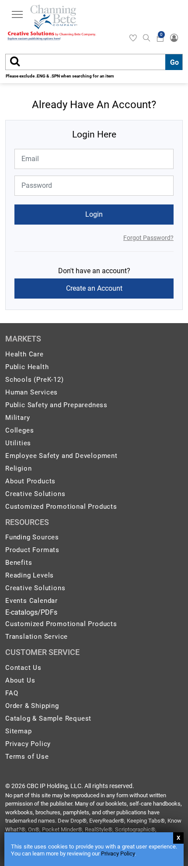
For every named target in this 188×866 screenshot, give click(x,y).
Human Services (31, 392)
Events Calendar (31, 601)
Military (17, 418)
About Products (30, 481)
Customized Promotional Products (61, 506)
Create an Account (94, 288)
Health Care (24, 354)
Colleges (19, 430)
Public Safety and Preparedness (56, 405)
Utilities (18, 443)
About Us (20, 680)
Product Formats (32, 550)
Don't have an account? (94, 271)
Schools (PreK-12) (34, 380)
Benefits (18, 563)
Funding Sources (32, 537)
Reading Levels (29, 575)
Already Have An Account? (94, 105)
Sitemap (18, 731)
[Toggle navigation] (17, 15)
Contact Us (23, 668)
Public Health (27, 367)
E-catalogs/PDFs (31, 612)
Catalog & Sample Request (48, 718)
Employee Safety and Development (61, 456)
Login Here (94, 134)
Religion (18, 468)
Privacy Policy (118, 853)
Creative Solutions (35, 494)
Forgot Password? (148, 237)
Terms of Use (27, 756)
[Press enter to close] (178, 838)
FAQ (11, 693)
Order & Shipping (32, 706)
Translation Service (36, 637)
